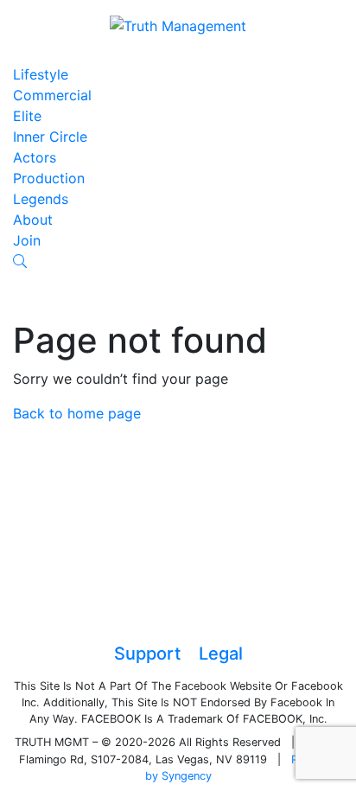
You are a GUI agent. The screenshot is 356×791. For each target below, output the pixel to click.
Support (147, 653)
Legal (221, 653)
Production (49, 178)
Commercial (52, 95)
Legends (40, 198)
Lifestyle (40, 74)
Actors (34, 157)
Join (27, 240)
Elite (27, 115)
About (33, 219)
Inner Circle (50, 136)
